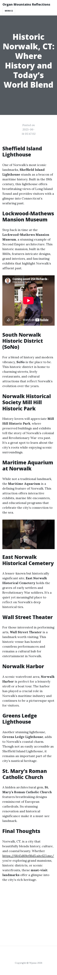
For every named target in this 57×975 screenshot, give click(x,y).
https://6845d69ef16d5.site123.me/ (28, 856)
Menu (8, 10)
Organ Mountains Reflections (26, 4)
